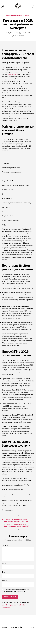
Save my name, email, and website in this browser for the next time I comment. (16, 590)
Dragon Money (13, 74)
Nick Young (14, 33)
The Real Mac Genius (15, 627)
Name (4, 563)
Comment (5, 545)
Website (4, 581)
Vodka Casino (8, 510)
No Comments (19, 36)
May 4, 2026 (26, 33)
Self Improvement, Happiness (18, 16)
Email (3, 572)
